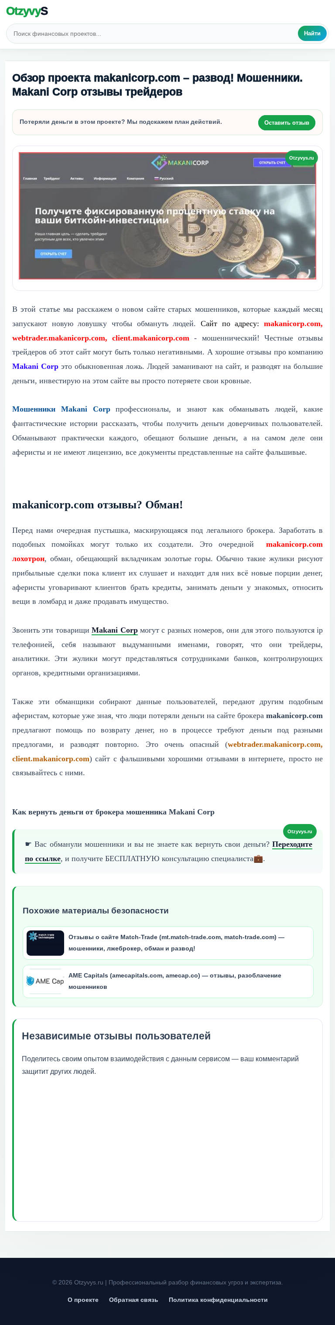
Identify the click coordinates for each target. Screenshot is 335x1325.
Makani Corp (114, 630)
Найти (312, 33)
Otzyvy (27, 11)
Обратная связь (133, 1299)
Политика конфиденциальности (218, 1299)
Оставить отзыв (286, 122)
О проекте (83, 1299)
